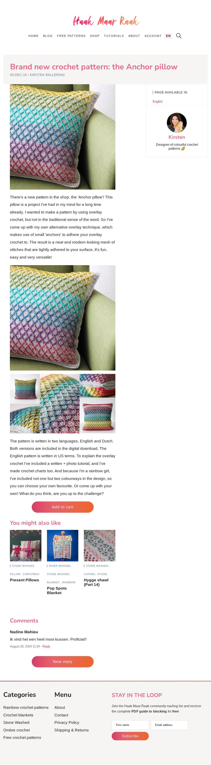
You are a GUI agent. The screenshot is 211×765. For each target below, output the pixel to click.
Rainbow (68, 582)
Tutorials (114, 35)
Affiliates (138, 50)
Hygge (102, 574)
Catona (90, 574)
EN (168, 35)
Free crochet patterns (22, 737)
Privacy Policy (66, 722)
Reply (46, 646)
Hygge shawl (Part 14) (96, 582)
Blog (48, 35)
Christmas (31, 574)
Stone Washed (23, 565)
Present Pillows (24, 580)
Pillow (15, 574)
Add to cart (62, 507)
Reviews (153, 50)
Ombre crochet (16, 730)
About (134, 35)
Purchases (155, 45)
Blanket (54, 582)
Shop (95, 35)
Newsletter (140, 60)
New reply (63, 661)
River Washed (60, 565)
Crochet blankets (18, 715)
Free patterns (71, 35)
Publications (141, 45)
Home (33, 35)
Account (153, 35)
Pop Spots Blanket (57, 590)
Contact (136, 55)
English (158, 101)
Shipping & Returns (71, 730)
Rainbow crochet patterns (26, 707)
